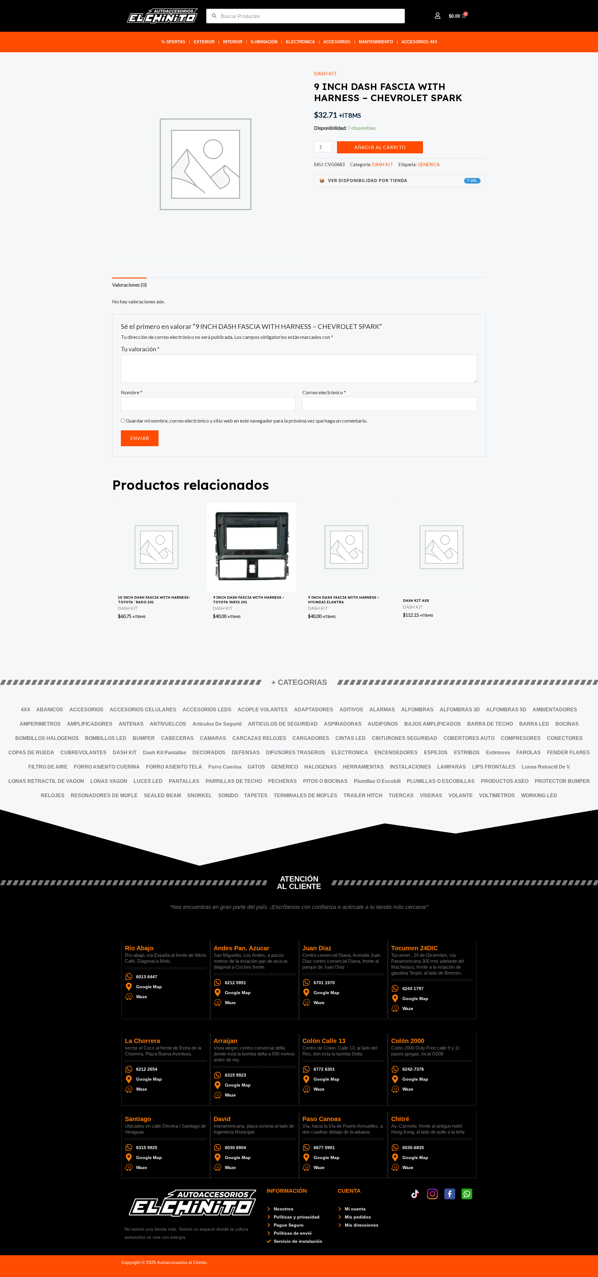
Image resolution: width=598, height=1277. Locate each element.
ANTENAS (131, 724)
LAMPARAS (451, 766)
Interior (232, 42)
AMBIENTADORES (555, 709)
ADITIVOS (351, 709)
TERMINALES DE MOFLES (305, 795)
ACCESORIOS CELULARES (143, 709)
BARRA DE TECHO (490, 724)
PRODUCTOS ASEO (505, 781)
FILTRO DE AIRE (48, 766)
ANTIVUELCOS (168, 724)
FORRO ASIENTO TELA (174, 766)
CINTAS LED (350, 738)
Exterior (204, 42)
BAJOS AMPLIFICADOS (432, 724)
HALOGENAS (320, 766)
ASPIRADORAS (343, 724)
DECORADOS (208, 752)
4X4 (25, 709)
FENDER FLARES (568, 752)
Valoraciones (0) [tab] (129, 285)
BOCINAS (567, 724)
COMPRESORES (521, 738)
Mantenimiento (376, 42)
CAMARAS (213, 738)
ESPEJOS (436, 752)
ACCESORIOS (336, 42)
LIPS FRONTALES (493, 766)
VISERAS (431, 795)
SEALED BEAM (162, 795)
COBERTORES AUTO (469, 738)
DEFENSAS (246, 752)
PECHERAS (282, 781)
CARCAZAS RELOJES (259, 738)
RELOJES (52, 795)
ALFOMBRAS (417, 709)
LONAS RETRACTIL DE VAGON (46, 781)
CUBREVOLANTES (83, 752)
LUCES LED (148, 781)
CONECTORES (565, 738)
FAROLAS (528, 752)
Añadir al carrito (380, 147)
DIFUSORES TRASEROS (295, 752)
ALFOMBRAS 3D (460, 709)
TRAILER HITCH (363, 795)
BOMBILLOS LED (105, 738)
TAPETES (256, 795)
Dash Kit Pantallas (164, 752)
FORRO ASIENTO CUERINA (107, 766)
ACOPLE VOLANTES (263, 709)
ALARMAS (382, 709)
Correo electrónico (324, 392)
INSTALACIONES (410, 766)
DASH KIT (325, 73)
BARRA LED (534, 724)
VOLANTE (460, 795)
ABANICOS (49, 709)
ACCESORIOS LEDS (207, 709)
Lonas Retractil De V (546, 766)
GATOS (256, 766)
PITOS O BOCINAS (325, 781)
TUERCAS (401, 795)
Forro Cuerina (224, 766)
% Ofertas (173, 42)
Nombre (131, 392)
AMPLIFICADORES (89, 724)
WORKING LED (539, 795)
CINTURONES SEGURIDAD (404, 738)
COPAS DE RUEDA (31, 752)
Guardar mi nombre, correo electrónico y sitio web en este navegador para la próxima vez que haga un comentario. (246, 420)
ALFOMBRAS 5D (506, 709)
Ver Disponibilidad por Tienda (398, 180)
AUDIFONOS (383, 724)
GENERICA (429, 164)
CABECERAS (177, 738)
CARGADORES (310, 738)
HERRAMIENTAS (363, 766)
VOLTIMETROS (497, 795)
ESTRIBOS (467, 752)
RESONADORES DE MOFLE (104, 795)
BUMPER (144, 738)
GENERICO (284, 766)
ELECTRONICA (300, 42)
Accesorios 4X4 (419, 42)
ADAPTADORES (313, 709)
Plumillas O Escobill (377, 781)
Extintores (498, 752)
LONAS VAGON (108, 781)
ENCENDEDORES (396, 752)
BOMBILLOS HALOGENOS (47, 738)
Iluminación (264, 42)
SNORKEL (199, 795)
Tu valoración (140, 349)
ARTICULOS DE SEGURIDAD (283, 724)
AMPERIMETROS (40, 724)
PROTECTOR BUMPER (562, 781)
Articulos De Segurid (217, 724)
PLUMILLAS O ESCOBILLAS (441, 781)
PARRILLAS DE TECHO (234, 781)
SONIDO (228, 795)
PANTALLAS (184, 781)
